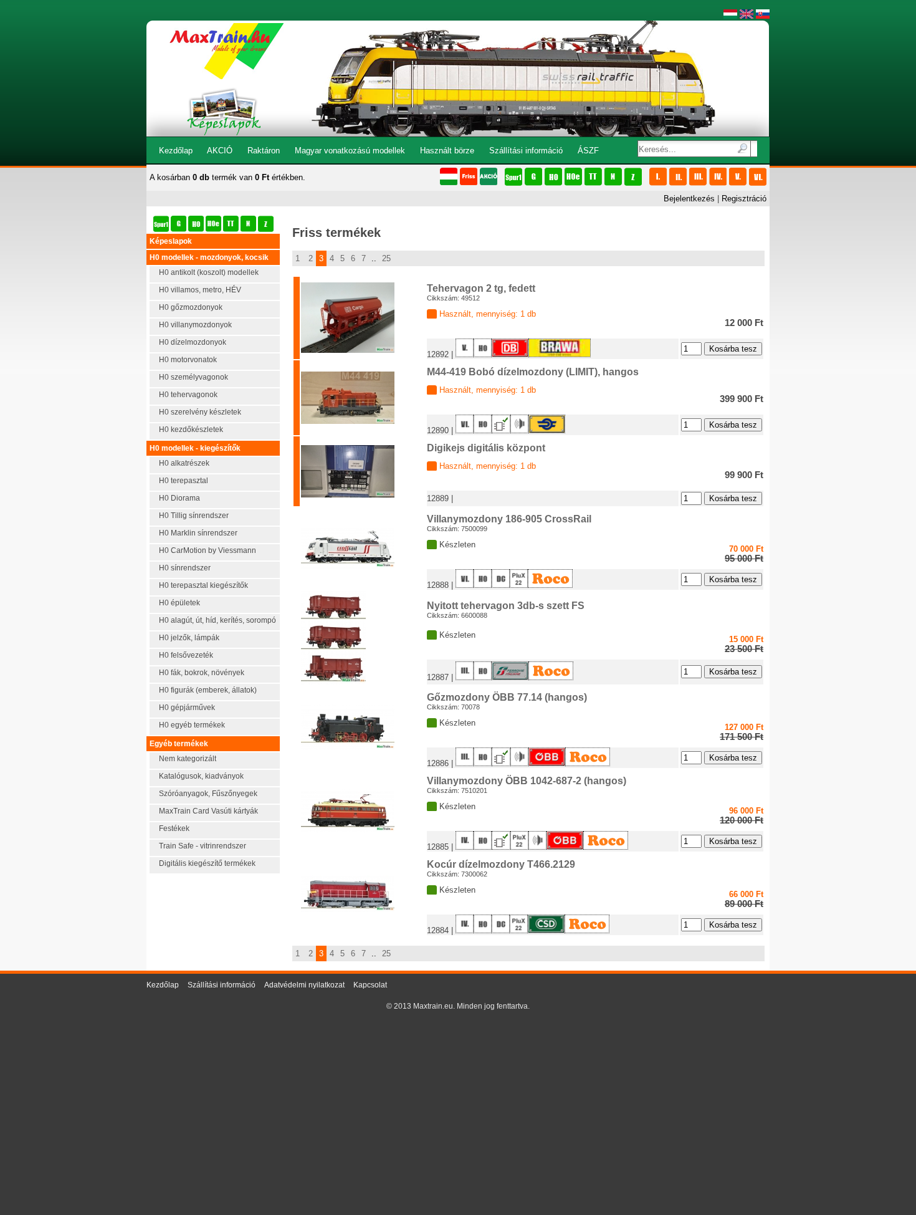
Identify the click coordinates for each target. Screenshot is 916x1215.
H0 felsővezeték (186, 655)
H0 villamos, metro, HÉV (200, 290)
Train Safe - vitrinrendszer (202, 846)
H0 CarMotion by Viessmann (207, 550)
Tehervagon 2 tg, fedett (481, 288)
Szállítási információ (526, 150)
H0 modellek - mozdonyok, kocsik (209, 257)
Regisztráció (744, 198)
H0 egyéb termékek (192, 725)
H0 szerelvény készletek (200, 412)
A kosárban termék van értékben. (227, 177)
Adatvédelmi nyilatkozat (304, 985)
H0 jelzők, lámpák (189, 637)
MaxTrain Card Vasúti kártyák (208, 811)
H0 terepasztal (183, 480)
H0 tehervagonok (188, 394)
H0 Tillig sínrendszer (194, 515)
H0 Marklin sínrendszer (198, 533)
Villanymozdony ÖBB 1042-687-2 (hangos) (526, 781)
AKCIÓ (219, 150)
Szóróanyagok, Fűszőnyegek (208, 793)
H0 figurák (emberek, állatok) (208, 690)
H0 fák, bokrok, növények (201, 672)
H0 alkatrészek (184, 463)
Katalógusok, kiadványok (201, 776)
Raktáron (263, 150)
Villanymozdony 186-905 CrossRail (509, 519)
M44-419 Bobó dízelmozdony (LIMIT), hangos (533, 372)
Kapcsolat (370, 985)
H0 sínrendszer (185, 568)
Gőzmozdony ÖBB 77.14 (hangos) (507, 697)
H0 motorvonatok (188, 359)
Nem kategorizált (187, 758)
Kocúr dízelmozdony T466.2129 (501, 864)
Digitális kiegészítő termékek (207, 863)
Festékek (174, 828)
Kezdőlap (176, 150)
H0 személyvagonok (193, 377)
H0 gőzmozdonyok (190, 307)
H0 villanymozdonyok (195, 324)
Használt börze (447, 150)
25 (386, 258)
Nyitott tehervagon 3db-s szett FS (505, 605)
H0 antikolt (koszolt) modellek (209, 272)
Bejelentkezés (689, 198)
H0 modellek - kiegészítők (195, 448)
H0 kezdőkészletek (191, 429)
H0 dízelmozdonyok (192, 342)
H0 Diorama (179, 498)
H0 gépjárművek (187, 707)
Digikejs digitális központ (486, 448)
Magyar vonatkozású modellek (350, 150)
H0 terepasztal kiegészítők (203, 585)
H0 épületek (179, 602)
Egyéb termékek (179, 743)
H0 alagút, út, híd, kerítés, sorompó (217, 620)
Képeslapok (171, 241)
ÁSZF (588, 150)
